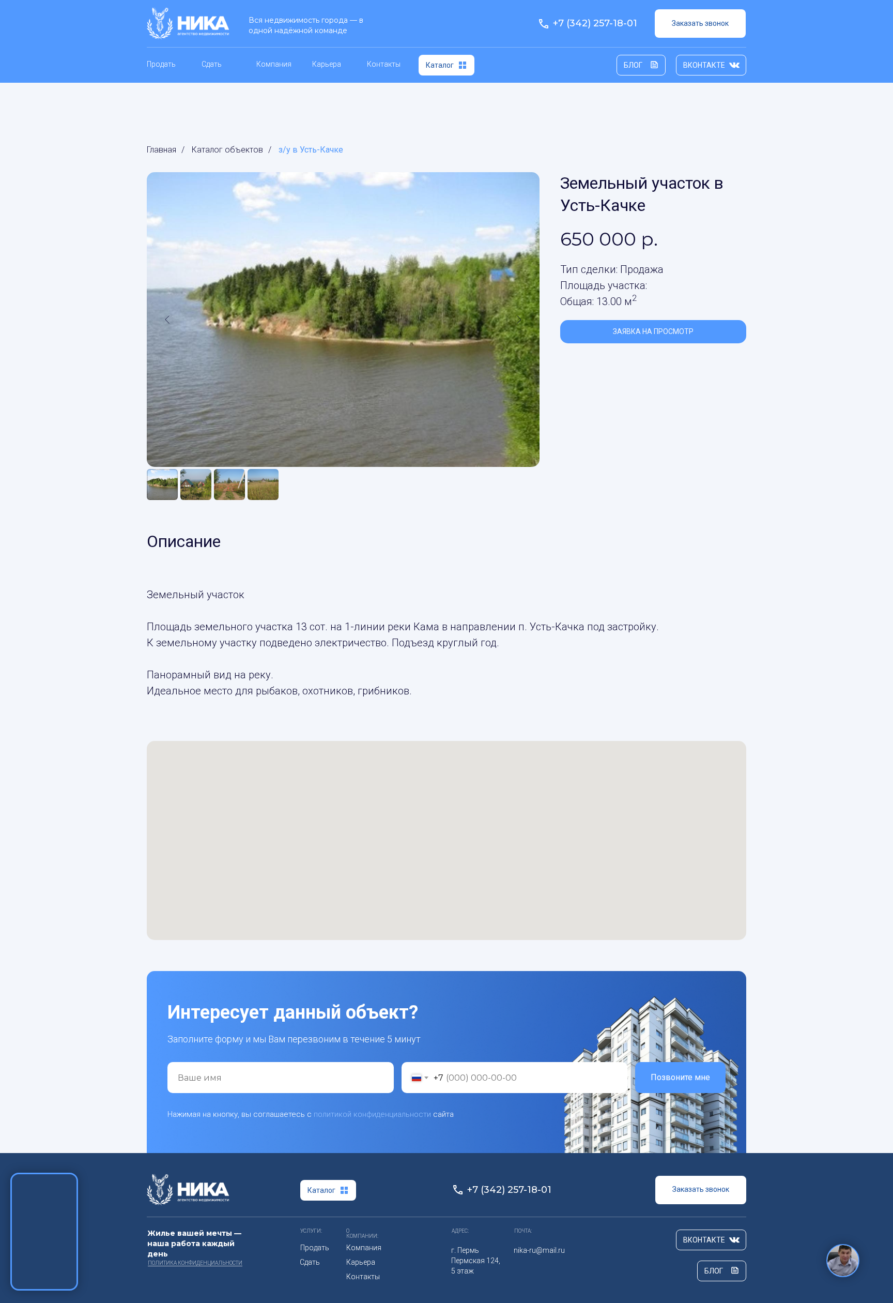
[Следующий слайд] (519, 319)
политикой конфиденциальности (372, 1114)
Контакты (384, 64)
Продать (161, 64)
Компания (273, 64)
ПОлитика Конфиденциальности (195, 1263)
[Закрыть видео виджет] (76, 1174)
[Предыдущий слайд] (167, 319)
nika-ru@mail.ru (539, 1250)
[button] (700, 23)
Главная (161, 150)
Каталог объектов (227, 150)
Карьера (326, 64)
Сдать (212, 64)
